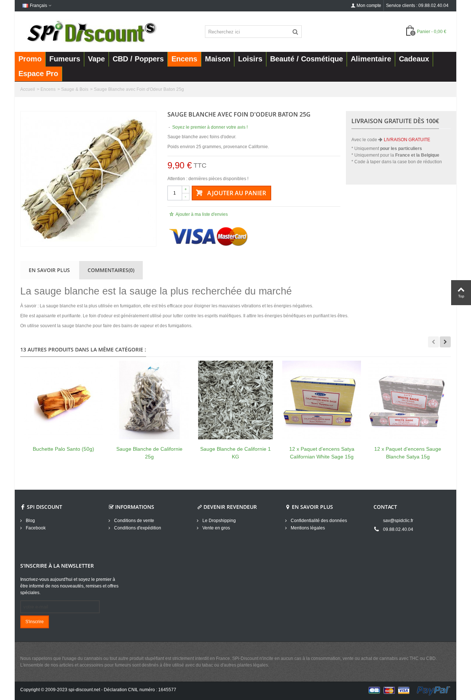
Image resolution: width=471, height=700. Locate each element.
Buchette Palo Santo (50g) (63, 449)
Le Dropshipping (218, 520)
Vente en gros (215, 528)
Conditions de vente (133, 520)
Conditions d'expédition (137, 528)
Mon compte (369, 5)
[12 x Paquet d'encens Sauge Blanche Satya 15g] (407, 400)
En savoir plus (49, 270)
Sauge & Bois (74, 89)
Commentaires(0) (111, 270)
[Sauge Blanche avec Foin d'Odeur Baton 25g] (88, 178)
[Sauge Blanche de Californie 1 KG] (235, 400)
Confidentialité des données (318, 520)
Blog (30, 520)
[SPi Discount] (91, 31)
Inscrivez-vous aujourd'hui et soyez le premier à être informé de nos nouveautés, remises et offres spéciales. (69, 586)
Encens (48, 89)
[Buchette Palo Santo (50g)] (63, 400)
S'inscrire (34, 621)
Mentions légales (307, 528)
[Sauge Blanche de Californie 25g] (149, 400)
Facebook (35, 528)
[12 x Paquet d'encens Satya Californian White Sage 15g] (321, 400)
